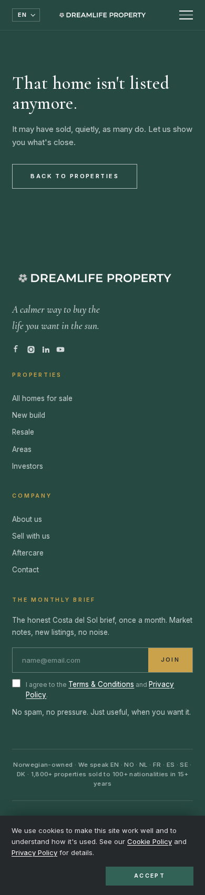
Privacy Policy (34, 852)
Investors (27, 466)
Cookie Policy (149, 841)
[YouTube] (60, 349)
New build (28, 415)
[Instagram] (31, 349)
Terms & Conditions (101, 684)
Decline (55, 875)
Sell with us (31, 536)
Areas (22, 449)
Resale (23, 432)
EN (22, 14)
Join (170, 659)
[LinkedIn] (46, 349)
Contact (25, 569)
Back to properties (74, 176)
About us (27, 519)
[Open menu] (186, 15)
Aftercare (28, 553)
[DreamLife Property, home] (102, 15)
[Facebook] (16, 349)
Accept (149, 875)
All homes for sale (42, 398)
